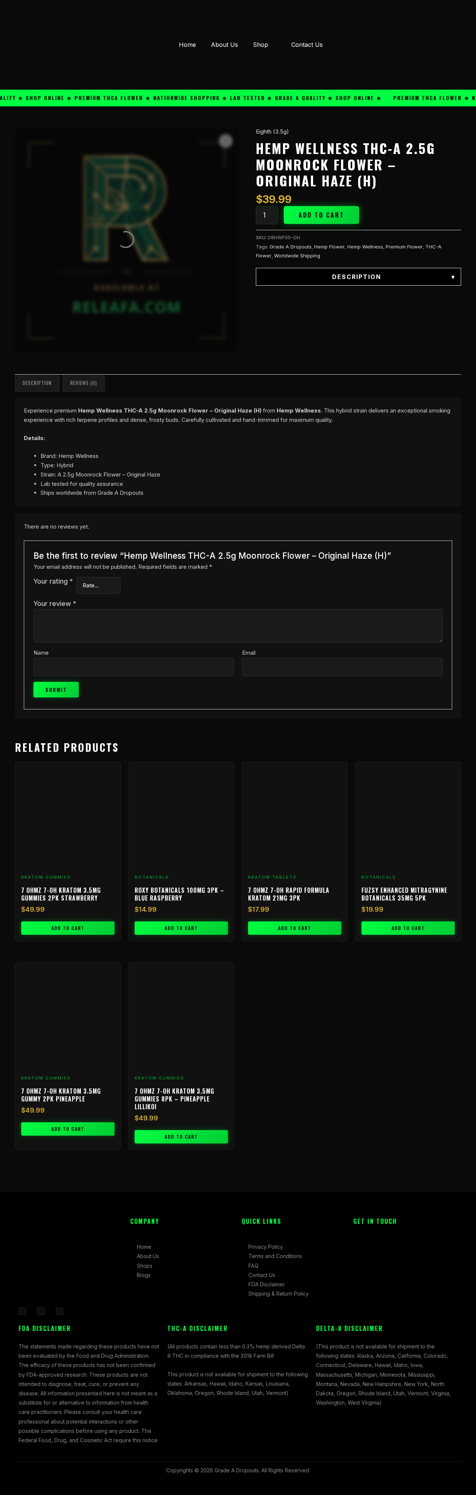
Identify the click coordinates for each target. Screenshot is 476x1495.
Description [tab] (37, 382)
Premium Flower (404, 247)
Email (248, 652)
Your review (54, 603)
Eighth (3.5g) (272, 131)
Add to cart (321, 215)
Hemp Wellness (365, 247)
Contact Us (307, 44)
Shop (260, 44)
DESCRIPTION (393, 276)
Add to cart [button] (67, 928)
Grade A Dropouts (291, 247)
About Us (224, 44)
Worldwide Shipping (297, 256)
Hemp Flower (329, 247)
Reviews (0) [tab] (83, 382)
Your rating (53, 581)
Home (187, 44)
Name (41, 652)
